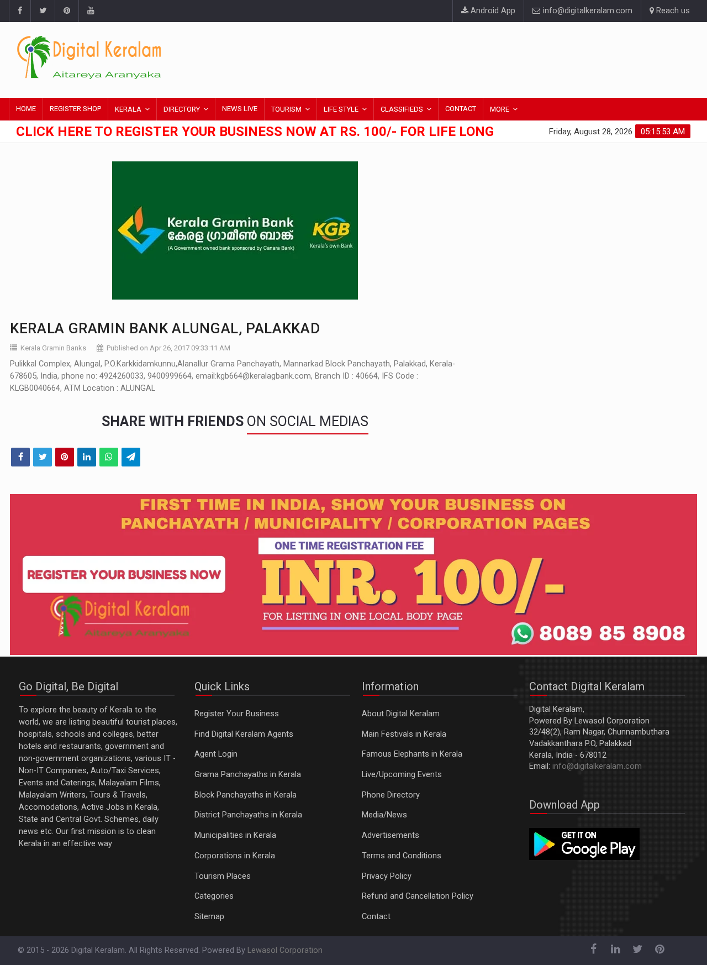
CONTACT (460, 108)
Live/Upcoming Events (402, 774)
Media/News (384, 815)
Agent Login (216, 754)
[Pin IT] (64, 457)
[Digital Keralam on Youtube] (90, 11)
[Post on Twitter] (42, 457)
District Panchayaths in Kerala (248, 815)
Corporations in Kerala (234, 856)
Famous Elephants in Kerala (412, 754)
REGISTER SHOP (75, 108)
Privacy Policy (386, 876)
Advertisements (390, 835)
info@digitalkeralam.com (586, 10)
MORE (499, 109)
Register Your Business (236, 713)
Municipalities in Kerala (235, 835)
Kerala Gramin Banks (53, 348)
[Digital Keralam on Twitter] (42, 11)
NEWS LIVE (239, 108)
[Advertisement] (489, 58)
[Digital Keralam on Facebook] (19, 11)
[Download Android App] (584, 843)
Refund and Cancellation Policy (417, 896)
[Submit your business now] (353, 574)
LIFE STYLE (341, 109)
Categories (214, 896)
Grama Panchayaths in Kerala (247, 774)
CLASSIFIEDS (402, 109)
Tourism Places (222, 876)
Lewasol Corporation (285, 950)
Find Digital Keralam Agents (243, 734)
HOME (26, 108)
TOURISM (286, 109)
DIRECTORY (181, 109)
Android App (491, 10)
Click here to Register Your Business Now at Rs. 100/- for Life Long (255, 131)
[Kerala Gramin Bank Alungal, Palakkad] (235, 230)
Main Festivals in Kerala (404, 734)
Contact (376, 916)
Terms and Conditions (401, 856)
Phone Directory (391, 795)
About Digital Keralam (401, 713)
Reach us (672, 10)
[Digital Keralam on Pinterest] (66, 11)
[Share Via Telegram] (131, 457)
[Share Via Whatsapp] (108, 457)
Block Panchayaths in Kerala (245, 795)
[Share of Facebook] (20, 457)
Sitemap (209, 916)
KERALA (128, 109)
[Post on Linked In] (86, 457)
